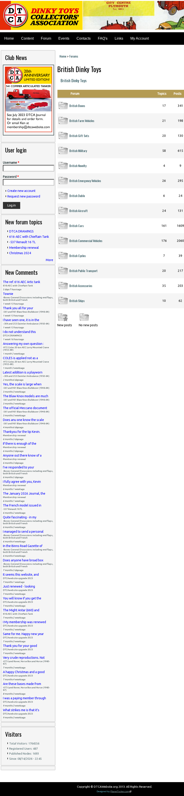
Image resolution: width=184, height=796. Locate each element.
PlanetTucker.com (120, 791)
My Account (139, 38)
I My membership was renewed (24, 622)
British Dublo (77, 195)
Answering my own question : (23, 343)
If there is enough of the (19, 443)
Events (63, 38)
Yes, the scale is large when (22, 384)
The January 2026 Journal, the (24, 493)
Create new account (21, 191)
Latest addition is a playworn (22, 372)
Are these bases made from (22, 684)
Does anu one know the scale (23, 420)
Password (11, 176)
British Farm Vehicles (81, 120)
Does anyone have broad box (23, 560)
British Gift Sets (79, 135)
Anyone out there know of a (22, 455)
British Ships (77, 300)
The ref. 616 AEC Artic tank (21, 282)
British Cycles (77, 255)
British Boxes (77, 105)
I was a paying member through (24, 698)
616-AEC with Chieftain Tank (29, 236)
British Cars (76, 225)
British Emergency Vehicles (85, 180)
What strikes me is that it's (21, 710)
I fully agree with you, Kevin (22, 481)
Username (11, 162)
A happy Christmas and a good (24, 672)
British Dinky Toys (74, 80)
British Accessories (80, 285)
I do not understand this (19, 332)
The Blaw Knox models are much (25, 396)
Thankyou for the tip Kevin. (21, 431)
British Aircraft (78, 210)
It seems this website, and (21, 574)
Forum (46, 38)
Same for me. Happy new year (23, 634)
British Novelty (77, 165)
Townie (8, 294)
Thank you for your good (20, 646)
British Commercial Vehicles (85, 240)
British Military (78, 150)
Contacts (84, 38)
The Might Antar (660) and (21, 610)
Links (119, 38)
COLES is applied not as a (20, 358)
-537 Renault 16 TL (22, 242)
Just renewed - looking (19, 586)
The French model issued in (22, 505)
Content (27, 38)
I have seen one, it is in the (21, 320)
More (49, 260)
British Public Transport (83, 270)
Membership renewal (24, 247)
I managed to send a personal (23, 531)
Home (9, 38)
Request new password (23, 196)
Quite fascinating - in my (19, 517)
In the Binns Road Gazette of (22, 546)
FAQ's (102, 38)
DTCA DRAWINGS (21, 231)
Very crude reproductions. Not (24, 657)
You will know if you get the (22, 598)
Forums (73, 56)
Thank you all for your (18, 308)
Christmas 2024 (20, 253)
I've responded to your (18, 467)
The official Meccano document (25, 408)
